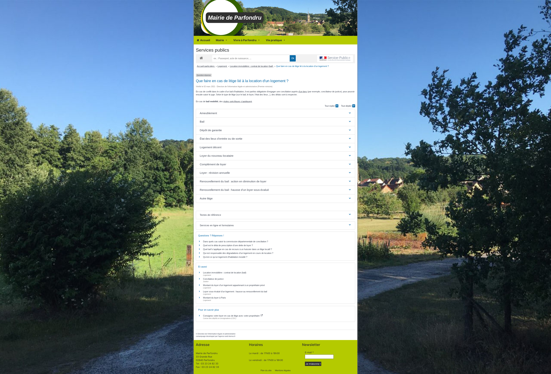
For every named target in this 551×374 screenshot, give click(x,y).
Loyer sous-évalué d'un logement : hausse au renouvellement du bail (235, 291)
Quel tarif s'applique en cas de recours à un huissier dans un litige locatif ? (237, 249)
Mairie (220, 40)
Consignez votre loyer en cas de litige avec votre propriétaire (231, 316)
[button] (275, 113)
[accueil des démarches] (201, 57)
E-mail (309, 352)
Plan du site (266, 370)
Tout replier (330, 106)
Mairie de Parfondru (234, 17)
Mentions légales (283, 370)
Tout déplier (346, 106)
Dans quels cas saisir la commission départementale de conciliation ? (235, 241)
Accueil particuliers (206, 66)
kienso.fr (232, 336)
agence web (223, 336)
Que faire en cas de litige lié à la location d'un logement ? (302, 66)
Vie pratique (274, 40)
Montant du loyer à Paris (214, 297)
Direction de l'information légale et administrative (216, 334)
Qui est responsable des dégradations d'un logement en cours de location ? (238, 253)
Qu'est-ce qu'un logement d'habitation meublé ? (225, 257)
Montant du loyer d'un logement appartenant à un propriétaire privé (234, 285)
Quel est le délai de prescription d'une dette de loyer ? (228, 245)
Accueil (205, 40)
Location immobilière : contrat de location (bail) (252, 66)
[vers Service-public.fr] (335, 58)
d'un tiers (302, 91)
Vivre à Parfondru (245, 40)
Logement (222, 66)
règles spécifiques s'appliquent (237, 101)
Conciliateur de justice (213, 279)
